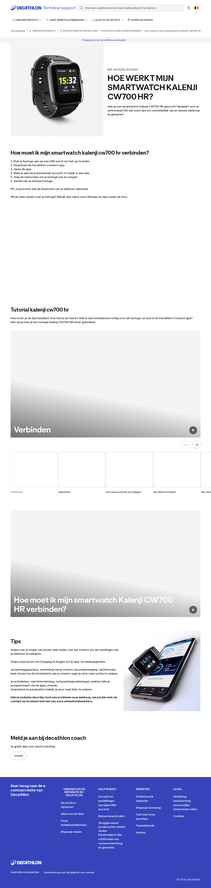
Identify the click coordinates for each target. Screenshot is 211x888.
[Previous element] (186, 445)
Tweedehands (145, 825)
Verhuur (141, 832)
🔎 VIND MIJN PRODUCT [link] (42, 30)
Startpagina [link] (18, 30)
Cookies (178, 816)
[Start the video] (193, 430)
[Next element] (196, 445)
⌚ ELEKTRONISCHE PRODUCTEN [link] (78, 30)
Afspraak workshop (148, 807)
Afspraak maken (71, 831)
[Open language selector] (196, 8)
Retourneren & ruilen (111, 816)
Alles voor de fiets (72, 813)
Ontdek (18, 755)
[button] (34, 473)
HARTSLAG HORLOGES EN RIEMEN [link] (121, 30)
